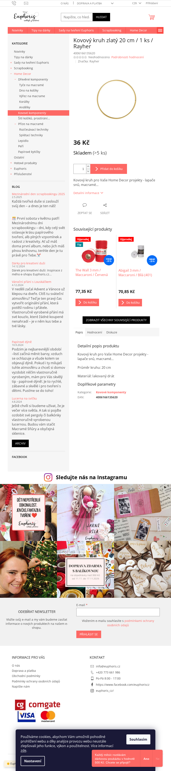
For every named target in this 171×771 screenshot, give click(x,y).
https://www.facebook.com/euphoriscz (123, 685)
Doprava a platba (89, 3)
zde (23, 750)
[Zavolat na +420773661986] (18, 3)
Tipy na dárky (23, 57)
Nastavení (32, 761)
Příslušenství (23, 174)
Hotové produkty (25, 163)
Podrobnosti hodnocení (127, 57)
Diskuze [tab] (111, 332)
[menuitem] (17, 30)
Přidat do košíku (111, 169)
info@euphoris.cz (108, 666)
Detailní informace (86, 193)
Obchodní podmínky (26, 676)
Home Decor (22, 74)
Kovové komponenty (32, 113)
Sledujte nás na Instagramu (91, 477)
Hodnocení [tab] (94, 332)
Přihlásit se (89, 634)
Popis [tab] (79, 332)
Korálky (24, 102)
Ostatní (19, 157)
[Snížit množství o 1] (88, 171)
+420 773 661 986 (108, 672)
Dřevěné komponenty (33, 79)
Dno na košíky (28, 90)
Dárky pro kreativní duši (28, 263)
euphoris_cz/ (105, 691)
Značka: (88, 61)
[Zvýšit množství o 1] (88, 166)
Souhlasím (138, 739)
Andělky (24, 107)
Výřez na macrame (32, 96)
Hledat (101, 17)
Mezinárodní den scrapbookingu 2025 (38, 194)
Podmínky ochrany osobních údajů (36, 681)
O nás (65, 3)
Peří (21, 146)
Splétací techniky (31, 135)
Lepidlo (23, 141)
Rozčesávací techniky (33, 129)
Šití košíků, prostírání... (34, 118)
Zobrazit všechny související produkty (116, 320)
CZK (135, 3)
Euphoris (20, 169)
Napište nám (21, 686)
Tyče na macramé (31, 85)
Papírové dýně (22, 341)
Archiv (20, 443)
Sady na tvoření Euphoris (31, 62)
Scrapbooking (23, 68)
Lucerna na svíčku (24, 398)
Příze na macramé (30, 124)
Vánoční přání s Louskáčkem (31, 281)
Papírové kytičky (29, 152)
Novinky (19, 51)
